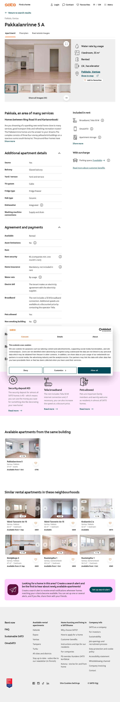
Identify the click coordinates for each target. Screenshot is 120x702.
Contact (92, 670)
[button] (102, 120)
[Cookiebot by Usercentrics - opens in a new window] (100, 330)
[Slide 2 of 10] (24, 88)
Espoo (35, 634)
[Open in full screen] (66, 44)
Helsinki (36, 630)
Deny (26, 370)
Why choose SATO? (69, 630)
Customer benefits (69, 639)
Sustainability (95, 636)
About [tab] (95, 337)
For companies (67, 651)
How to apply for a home (72, 634)
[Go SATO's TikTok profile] (43, 683)
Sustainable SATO (14, 636)
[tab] (10, 33)
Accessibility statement (99, 656)
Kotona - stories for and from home (74, 665)
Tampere (37, 644)
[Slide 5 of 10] (64, 88)
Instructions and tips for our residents (73, 645)
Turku (35, 649)
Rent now (10, 622)
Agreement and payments (24, 227)
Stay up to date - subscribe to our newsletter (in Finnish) (46, 659)
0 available (97, 160)
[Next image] (66, 98)
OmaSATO (10, 643)
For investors (95, 632)
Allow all (94, 370)
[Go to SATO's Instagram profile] (38, 683)
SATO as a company (97, 627)
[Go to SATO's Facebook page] (33, 683)
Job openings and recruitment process (98, 642)
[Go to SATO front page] (10, 5)
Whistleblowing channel (99, 661)
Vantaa (36, 639)
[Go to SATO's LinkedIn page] (47, 683)
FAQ (7, 629)
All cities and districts (42, 653)
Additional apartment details (26, 153)
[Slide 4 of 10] (51, 88)
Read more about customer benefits (89, 168)
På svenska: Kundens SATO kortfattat (73, 657)
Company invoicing (97, 665)
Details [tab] (60, 337)
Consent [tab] (24, 337)
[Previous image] (8, 448)
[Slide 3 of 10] (38, 88)
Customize (58, 370)
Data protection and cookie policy (101, 650)
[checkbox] (36, 463)
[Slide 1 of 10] (11, 88)
